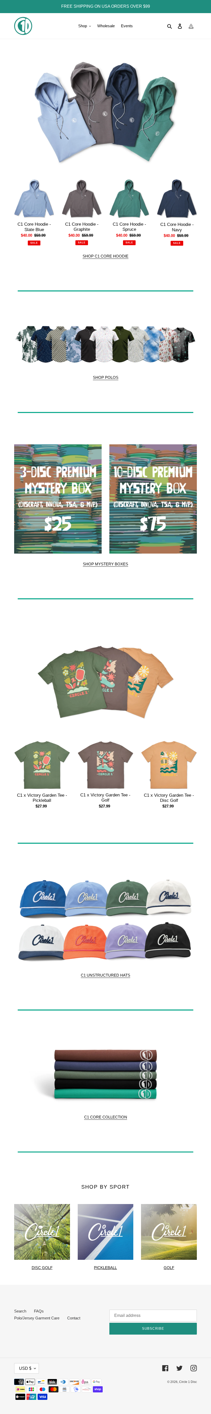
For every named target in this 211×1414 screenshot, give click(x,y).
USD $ (25, 1368)
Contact (73, 1318)
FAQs (39, 1311)
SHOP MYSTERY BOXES (105, 564)
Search (20, 1311)
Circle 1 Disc (188, 1382)
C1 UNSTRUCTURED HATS (105, 975)
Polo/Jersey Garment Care (36, 1318)
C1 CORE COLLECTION (105, 1117)
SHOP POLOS (105, 377)
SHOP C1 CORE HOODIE (105, 256)
